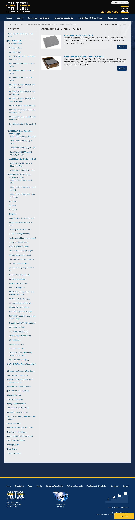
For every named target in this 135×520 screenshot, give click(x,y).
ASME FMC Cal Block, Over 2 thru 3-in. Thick (22, 195)
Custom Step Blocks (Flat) (19, 264)
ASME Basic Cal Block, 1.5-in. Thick (22, 148)
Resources (112, 17)
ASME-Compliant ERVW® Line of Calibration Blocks (20, 381)
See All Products (15, 41)
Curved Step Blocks (15, 399)
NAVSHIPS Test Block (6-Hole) (20, 312)
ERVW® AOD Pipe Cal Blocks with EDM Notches (22, 93)
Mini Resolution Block (17, 327)
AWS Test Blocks (14, 423)
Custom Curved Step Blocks (19, 275)
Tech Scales (12, 449)
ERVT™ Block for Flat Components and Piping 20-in (22, 111)
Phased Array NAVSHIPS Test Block (22, 323)
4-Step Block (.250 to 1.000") (19, 234)
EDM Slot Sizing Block (17, 279)
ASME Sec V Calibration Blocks (19, 387)
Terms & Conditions (113, 507)
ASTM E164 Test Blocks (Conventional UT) (22, 365)
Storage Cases (13, 445)
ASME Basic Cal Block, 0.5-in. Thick (23, 136)
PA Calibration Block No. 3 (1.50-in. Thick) (21, 72)
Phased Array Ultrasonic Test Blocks (21, 371)
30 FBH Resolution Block (18, 331)
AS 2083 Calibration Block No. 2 (20, 303)
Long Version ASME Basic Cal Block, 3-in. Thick (21, 164)
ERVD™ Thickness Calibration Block (22, 106)
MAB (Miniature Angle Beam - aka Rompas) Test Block (21, 293)
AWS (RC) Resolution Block (19, 307)
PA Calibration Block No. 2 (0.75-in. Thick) (21, 79)
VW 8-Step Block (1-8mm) (19, 247)
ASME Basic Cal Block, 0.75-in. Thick (21, 142)
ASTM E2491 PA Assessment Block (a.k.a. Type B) (22, 58)
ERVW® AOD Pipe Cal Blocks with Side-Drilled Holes (22, 86)
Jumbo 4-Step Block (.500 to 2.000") (22, 238)
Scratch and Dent (14, 453)
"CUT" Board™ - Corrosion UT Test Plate (20, 35)
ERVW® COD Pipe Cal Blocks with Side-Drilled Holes (22, 100)
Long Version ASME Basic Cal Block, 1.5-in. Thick (21, 153)
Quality (20, 17)
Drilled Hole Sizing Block (18, 283)
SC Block (12, 205)
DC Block (12, 201)
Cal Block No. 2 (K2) (16, 344)
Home (8, 486)
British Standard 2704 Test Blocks (20, 428)
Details (122, 47)
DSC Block (13, 210)
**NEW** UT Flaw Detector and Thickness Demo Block (20, 354)
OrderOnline (124, 10)
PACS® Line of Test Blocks (18, 375)
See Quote (124, 516)
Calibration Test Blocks (38, 17)
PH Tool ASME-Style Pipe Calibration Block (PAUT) (22, 118)
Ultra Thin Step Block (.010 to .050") (22, 218)
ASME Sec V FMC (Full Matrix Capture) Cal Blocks (19, 176)
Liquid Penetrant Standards (18, 412)
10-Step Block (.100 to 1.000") (20, 255)
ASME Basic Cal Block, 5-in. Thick (22, 170)
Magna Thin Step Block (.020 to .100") (20, 224)
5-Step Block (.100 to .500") (19, 242)
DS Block (12, 214)
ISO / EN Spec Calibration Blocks (20, 436)
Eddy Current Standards (17, 404)
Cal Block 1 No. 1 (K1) (16, 348)
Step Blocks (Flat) (14, 395)
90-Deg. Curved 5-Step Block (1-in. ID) (22, 269)
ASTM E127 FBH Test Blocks (18, 391)
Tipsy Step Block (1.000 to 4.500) (21, 259)
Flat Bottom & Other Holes (90, 17)
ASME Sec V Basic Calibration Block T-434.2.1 (20, 132)
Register (116, 24)
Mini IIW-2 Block (15, 52)
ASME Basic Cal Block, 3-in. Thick (23, 159)
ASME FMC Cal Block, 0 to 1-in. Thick (21, 181)
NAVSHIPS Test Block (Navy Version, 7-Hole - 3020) (22, 317)
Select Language (118, 2)
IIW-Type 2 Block (15, 48)
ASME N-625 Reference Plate (20, 336)
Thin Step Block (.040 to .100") (20, 230)
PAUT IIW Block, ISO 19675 (19, 360)
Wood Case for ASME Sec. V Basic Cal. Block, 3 (84, 56)
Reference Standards (63, 17)
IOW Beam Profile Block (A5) (19, 299)
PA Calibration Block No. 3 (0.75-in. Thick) (21, 65)
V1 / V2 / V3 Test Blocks (17, 432)
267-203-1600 (109, 12)
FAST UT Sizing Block (17, 288)
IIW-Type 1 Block (15, 44)
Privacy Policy (124, 507)
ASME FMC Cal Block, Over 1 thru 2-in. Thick (23, 188)
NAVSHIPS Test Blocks (16, 440)
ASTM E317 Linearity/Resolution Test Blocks (22, 417)
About (9, 17)
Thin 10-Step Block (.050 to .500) (21, 251)
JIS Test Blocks (14, 340)
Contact (125, 17)
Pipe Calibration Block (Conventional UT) (22, 125)
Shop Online (19, 486)
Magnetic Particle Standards (18, 408)
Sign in (107, 24)
